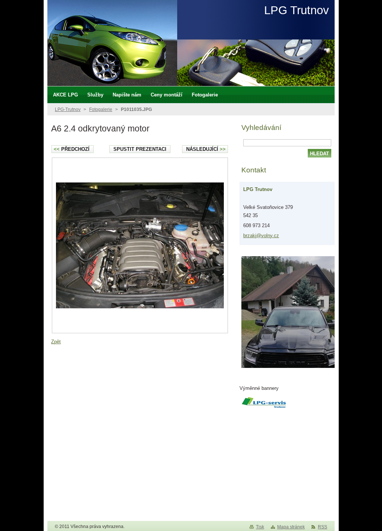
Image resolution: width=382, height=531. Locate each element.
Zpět (56, 341)
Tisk (260, 527)
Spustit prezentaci (139, 149)
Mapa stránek (291, 527)
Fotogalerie (100, 109)
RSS (322, 527)
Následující (206, 149)
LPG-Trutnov (68, 109)
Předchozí (72, 149)
